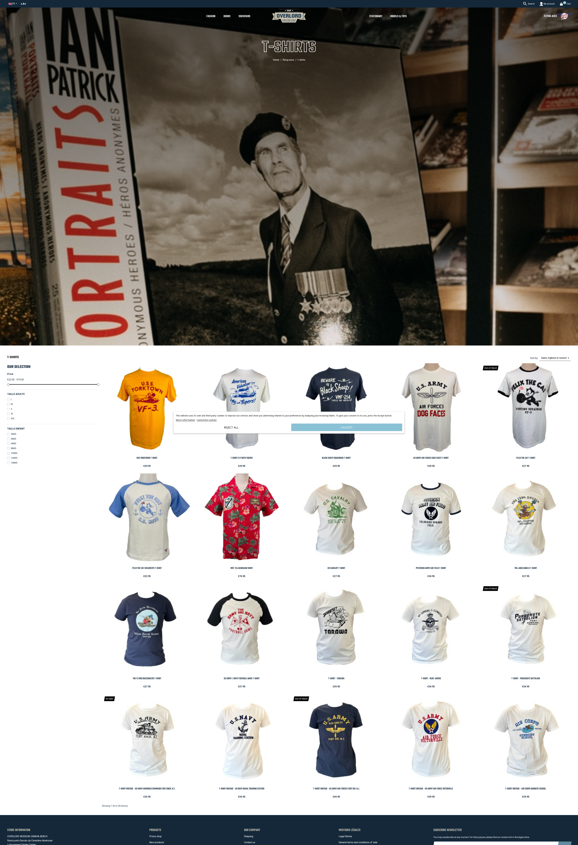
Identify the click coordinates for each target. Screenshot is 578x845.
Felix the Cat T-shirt (525, 458)
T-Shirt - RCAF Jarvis (431, 678)
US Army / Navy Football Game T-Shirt (241, 678)
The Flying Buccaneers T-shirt (147, 678)
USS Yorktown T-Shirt (147, 458)
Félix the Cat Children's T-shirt (147, 568)
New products (156, 842)
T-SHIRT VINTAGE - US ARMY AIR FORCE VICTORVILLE (431, 789)
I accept (347, 427)
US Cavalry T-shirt (336, 568)
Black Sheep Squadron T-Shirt (336, 458)
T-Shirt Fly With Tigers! (242, 458)
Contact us (249, 842)
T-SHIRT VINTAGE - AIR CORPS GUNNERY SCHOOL (525, 789)
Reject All (231, 427)
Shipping (248, 836)
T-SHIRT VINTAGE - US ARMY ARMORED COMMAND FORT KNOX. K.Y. (147, 789)
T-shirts (13, 357)
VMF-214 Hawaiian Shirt (241, 568)
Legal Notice (345, 836)
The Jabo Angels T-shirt (525, 568)
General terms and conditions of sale (358, 842)
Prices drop (155, 836)
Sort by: (534, 358)
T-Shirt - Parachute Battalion (525, 678)
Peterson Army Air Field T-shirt (431, 568)
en (13, 3)
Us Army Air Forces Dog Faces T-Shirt (431, 458)
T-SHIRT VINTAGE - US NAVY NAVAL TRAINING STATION (241, 789)
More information (185, 419)
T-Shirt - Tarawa (336, 678)
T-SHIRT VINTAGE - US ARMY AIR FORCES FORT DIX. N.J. (336, 789)
